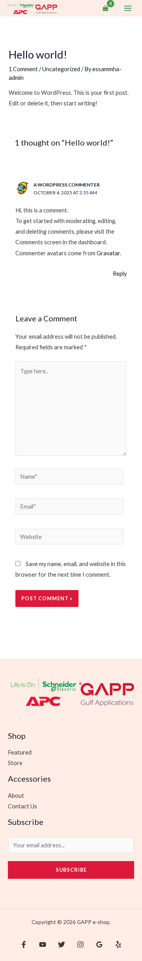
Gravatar (108, 253)
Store (15, 763)
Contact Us (22, 806)
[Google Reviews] (99, 944)
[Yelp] (118, 944)
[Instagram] (80, 944)
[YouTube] (42, 944)
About (16, 795)
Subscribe (71, 870)
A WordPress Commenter (67, 185)
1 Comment (23, 69)
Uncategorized (61, 69)
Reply (120, 273)
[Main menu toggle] (128, 8)
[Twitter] (61, 944)
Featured (20, 752)
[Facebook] (23, 944)
